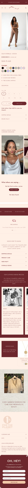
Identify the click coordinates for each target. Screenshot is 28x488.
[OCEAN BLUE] (13, 68)
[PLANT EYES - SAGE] (21, 68)
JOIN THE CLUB (14, 482)
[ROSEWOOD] (24, 68)
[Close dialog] (27, 456)
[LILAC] (8, 71)
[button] (5, 57)
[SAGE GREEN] (16, 68)
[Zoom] (25, 47)
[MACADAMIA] (8, 68)
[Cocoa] (13, 71)
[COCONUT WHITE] (5, 68)
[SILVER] (24, 364)
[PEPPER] (18, 68)
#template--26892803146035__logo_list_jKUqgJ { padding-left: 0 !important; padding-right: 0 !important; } (14, 243)
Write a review (14, 190)
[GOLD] (26, 364)
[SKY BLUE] (10, 71)
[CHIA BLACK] (3, 68)
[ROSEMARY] (5, 71)
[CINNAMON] (10, 68)
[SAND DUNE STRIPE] (3, 71)
